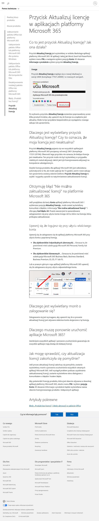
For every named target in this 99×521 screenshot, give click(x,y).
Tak (56, 414)
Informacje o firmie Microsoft (75, 469)
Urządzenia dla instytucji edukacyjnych (78, 431)
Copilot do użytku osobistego (11, 438)
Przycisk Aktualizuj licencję (13, 108)
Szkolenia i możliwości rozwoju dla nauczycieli (80, 446)
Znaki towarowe (56, 513)
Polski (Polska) (11, 501)
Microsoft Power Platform (42, 486)
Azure (4, 473)
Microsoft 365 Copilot (9, 488)
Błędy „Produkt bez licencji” (15, 99)
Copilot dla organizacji (9, 435)
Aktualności (70, 473)
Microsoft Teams (8, 492)
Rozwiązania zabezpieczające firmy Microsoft (16, 469)
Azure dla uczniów (72, 454)
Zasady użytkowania (43, 513)
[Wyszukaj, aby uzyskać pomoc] (8, 3)
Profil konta (38, 427)
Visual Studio (39, 494)
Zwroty (37, 438)
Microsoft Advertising (9, 484)
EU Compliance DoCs (9, 516)
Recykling (37, 446)
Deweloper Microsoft (41, 465)
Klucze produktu (14, 26)
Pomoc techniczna (9, 8)
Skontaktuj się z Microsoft (10, 513)
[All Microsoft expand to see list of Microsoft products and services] (3, 3)
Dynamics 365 (7, 477)
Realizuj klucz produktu (12, 18)
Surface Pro (6, 427)
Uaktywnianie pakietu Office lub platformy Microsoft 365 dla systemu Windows (14, 51)
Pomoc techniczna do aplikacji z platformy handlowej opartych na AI (47, 474)
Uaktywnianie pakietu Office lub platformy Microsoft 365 (14, 36)
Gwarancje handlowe (41, 450)
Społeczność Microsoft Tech (43, 479)
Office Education (72, 442)
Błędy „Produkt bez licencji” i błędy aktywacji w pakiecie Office (55, 405)
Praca (68, 465)
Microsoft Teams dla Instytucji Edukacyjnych (80, 435)
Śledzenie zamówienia (41, 442)
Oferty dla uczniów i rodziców (75, 450)
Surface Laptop (7, 431)
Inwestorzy (70, 481)
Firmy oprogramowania (41, 490)
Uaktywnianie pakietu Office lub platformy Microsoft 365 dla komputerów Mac (15, 70)
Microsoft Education (73, 427)
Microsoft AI (6, 465)
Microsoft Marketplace (41, 483)
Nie (72, 414)
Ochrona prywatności (73, 477)
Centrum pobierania (41, 431)
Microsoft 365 (7, 442)
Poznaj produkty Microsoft (10, 446)
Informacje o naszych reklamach (73, 513)
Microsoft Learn (39, 469)
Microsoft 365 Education (74, 438)
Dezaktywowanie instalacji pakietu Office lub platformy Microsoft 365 (16, 88)
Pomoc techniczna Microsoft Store (45, 435)
